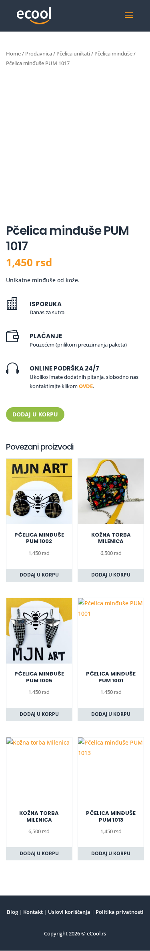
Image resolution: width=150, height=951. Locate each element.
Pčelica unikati (73, 53)
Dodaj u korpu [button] (39, 574)
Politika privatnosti (119, 911)
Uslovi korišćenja (68, 911)
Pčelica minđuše (113, 53)
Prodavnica (38, 53)
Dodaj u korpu (35, 414)
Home (13, 53)
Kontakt (32, 911)
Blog (12, 911)
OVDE (86, 386)
